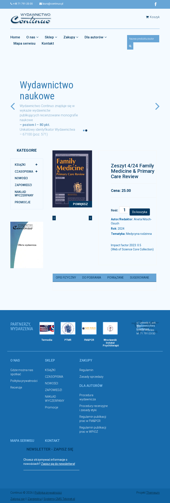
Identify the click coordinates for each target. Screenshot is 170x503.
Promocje (22, 202)
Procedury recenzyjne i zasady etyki (93, 408)
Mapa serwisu (24, 43)
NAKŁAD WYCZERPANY (24, 193)
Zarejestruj (35, 499)
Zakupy (69, 37)
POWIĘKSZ (80, 204)
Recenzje (16, 387)
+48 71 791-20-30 (22, 3)
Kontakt (48, 43)
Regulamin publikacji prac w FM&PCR (92, 419)
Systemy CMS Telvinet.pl (59, 499)
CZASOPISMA (24, 171)
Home (15, 37)
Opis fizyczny (66, 277)
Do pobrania (91, 277)
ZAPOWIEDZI (23, 185)
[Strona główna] (31, 18)
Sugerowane (139, 277)
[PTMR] (68, 328)
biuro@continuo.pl (52, 3)
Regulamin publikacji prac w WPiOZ (92, 429)
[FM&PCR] (89, 328)
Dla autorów (94, 37)
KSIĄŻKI (20, 164)
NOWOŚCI (21, 178)
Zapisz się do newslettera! (58, 463)
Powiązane (115, 277)
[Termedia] (46, 328)
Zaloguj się (17, 499)
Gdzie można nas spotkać (21, 372)
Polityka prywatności (24, 380)
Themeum (153, 492)
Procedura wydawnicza (87, 397)
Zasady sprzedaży (91, 376)
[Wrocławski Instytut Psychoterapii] (110, 328)
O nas (30, 37)
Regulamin (86, 370)
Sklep (49, 37)
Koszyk (154, 17)
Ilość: (114, 210)
